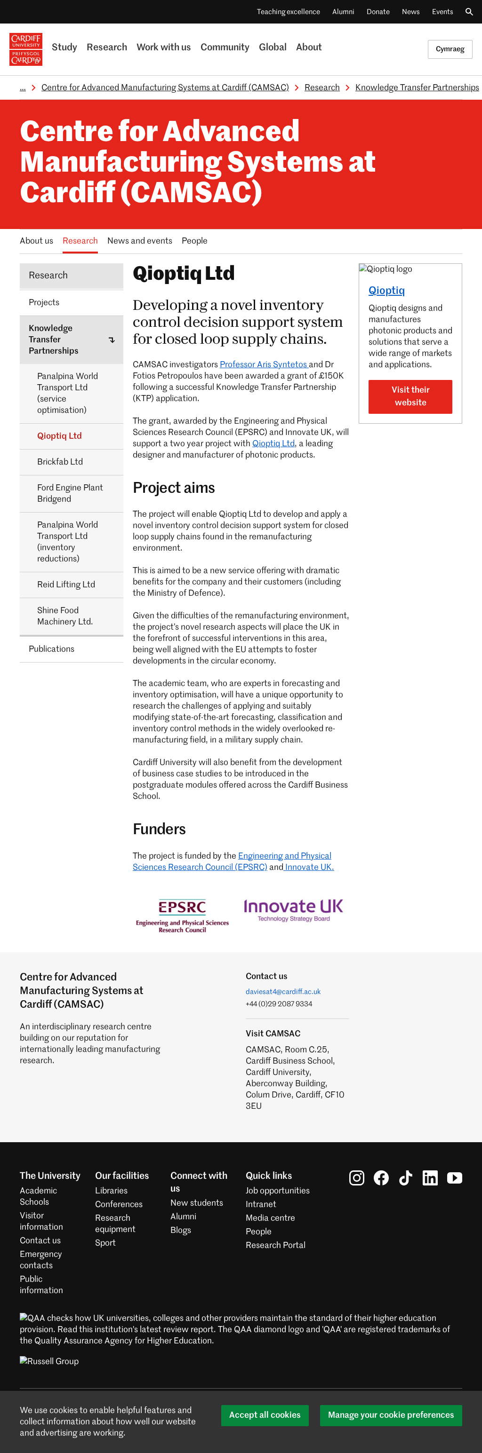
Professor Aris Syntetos (264, 365)
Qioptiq (387, 291)
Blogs (180, 1230)
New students (196, 1203)
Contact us (40, 1241)
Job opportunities (278, 1191)
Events (442, 12)
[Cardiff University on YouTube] (454, 1178)
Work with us (164, 48)
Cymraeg (450, 49)
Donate (378, 12)
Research (107, 48)
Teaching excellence (288, 12)
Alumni (343, 12)
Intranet (261, 1204)
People (195, 241)
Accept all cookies (265, 1415)
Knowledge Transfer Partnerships (417, 88)
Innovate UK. (308, 867)
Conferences (119, 1204)
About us (36, 241)
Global (273, 48)
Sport (105, 1243)
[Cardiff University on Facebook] (381, 1178)
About (309, 48)
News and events (139, 241)
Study (64, 48)
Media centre (270, 1218)
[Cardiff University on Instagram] (356, 1178)
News (411, 12)
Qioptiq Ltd (273, 444)
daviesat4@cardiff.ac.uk (283, 991)
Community (225, 48)
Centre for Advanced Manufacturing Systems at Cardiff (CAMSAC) (165, 88)
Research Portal (275, 1245)
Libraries (111, 1191)
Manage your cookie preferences (391, 1415)
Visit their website (411, 396)
